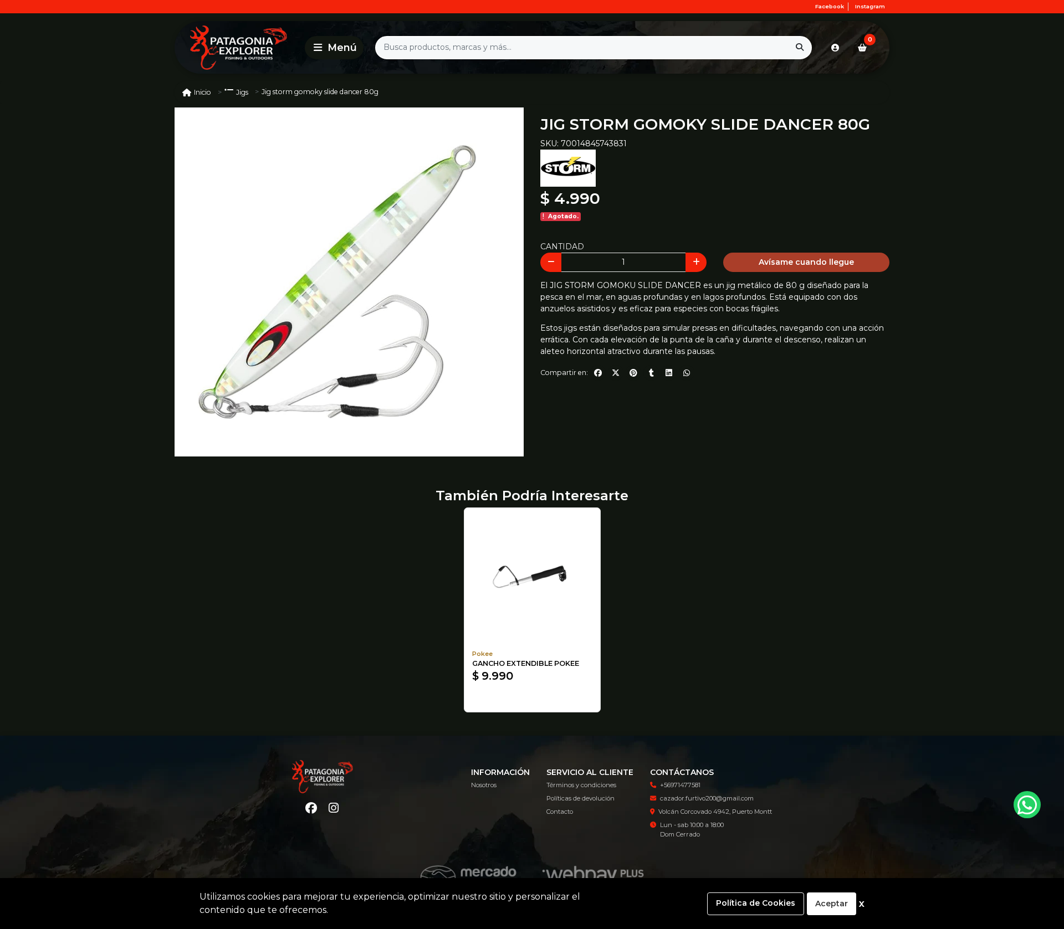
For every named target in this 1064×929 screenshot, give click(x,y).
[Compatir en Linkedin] (669, 373)
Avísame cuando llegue (806, 262)
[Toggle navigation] (334, 47)
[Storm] (568, 167)
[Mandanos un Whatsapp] (1027, 804)
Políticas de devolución (580, 798)
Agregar (532, 699)
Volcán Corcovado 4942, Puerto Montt (715, 811)
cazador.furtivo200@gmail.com (707, 798)
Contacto (559, 811)
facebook (829, 6)
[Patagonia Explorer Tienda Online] (237, 47)
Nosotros (484, 785)
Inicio (202, 92)
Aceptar (831, 904)
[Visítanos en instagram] (334, 808)
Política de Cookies (755, 903)
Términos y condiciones (581, 785)
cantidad (562, 247)
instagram (870, 6)
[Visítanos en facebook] (311, 808)
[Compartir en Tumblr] (651, 373)
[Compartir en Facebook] (598, 373)
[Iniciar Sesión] (835, 47)
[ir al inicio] (323, 776)
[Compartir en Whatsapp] (686, 373)
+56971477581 (680, 785)
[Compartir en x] (615, 373)
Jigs (242, 92)
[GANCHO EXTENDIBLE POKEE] (532, 576)
